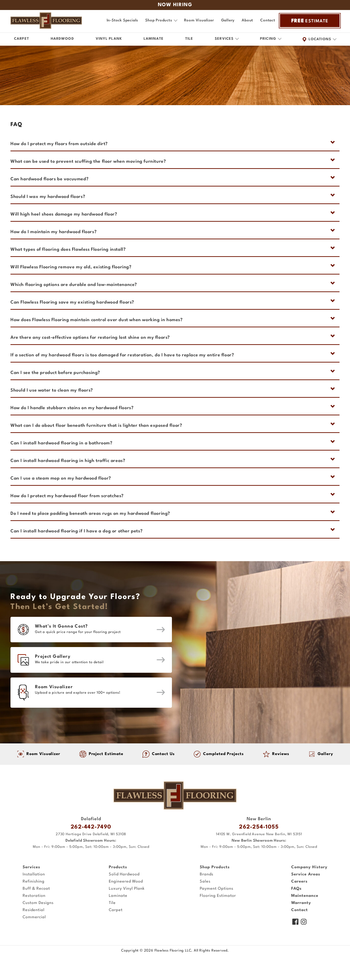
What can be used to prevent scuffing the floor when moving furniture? (88, 161)
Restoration (34, 896)
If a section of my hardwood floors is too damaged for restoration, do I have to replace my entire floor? (122, 355)
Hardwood (62, 39)
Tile (189, 39)
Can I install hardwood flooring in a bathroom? (61, 443)
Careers (299, 881)
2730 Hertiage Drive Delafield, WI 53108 (91, 834)
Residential (34, 910)
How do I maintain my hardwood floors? (53, 232)
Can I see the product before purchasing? (55, 373)
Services (31, 867)
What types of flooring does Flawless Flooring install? (68, 249)
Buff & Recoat (36, 889)
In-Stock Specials (122, 20)
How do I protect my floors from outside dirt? (59, 144)
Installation (34, 874)
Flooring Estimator (218, 896)
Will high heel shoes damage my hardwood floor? (63, 214)
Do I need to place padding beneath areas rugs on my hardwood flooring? (90, 513)
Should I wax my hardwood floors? (47, 197)
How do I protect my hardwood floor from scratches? (67, 496)
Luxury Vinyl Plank (127, 889)
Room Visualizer (199, 20)
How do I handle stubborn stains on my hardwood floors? (72, 408)
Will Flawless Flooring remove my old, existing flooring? (71, 267)
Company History (309, 867)
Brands (206, 874)
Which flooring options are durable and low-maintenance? (73, 285)
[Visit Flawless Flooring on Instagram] (304, 922)
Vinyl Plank (109, 39)
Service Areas (305, 874)
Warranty (301, 903)
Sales (205, 881)
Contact (267, 20)
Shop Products (215, 867)
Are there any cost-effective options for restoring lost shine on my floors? (90, 337)
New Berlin (259, 819)
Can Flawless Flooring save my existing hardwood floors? (72, 302)
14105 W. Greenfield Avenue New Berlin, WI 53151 (259, 834)
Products (118, 867)
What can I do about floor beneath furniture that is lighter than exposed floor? (96, 425)
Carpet (21, 39)
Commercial (34, 917)
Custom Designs (38, 903)
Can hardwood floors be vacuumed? (49, 179)
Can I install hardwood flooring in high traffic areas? (67, 461)
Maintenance (304, 896)
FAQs (296, 889)
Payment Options (216, 889)
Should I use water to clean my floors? (51, 390)
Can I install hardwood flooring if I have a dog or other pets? (76, 531)
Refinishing (34, 881)
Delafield (91, 819)
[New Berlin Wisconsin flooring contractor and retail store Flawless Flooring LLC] (175, 795)
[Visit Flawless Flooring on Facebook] (295, 922)
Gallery (228, 20)
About (247, 20)
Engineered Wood (126, 881)
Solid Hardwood (124, 874)
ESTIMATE (310, 21)
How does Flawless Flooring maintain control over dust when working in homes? (96, 320)
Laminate (154, 39)
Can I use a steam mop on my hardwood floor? (60, 478)
